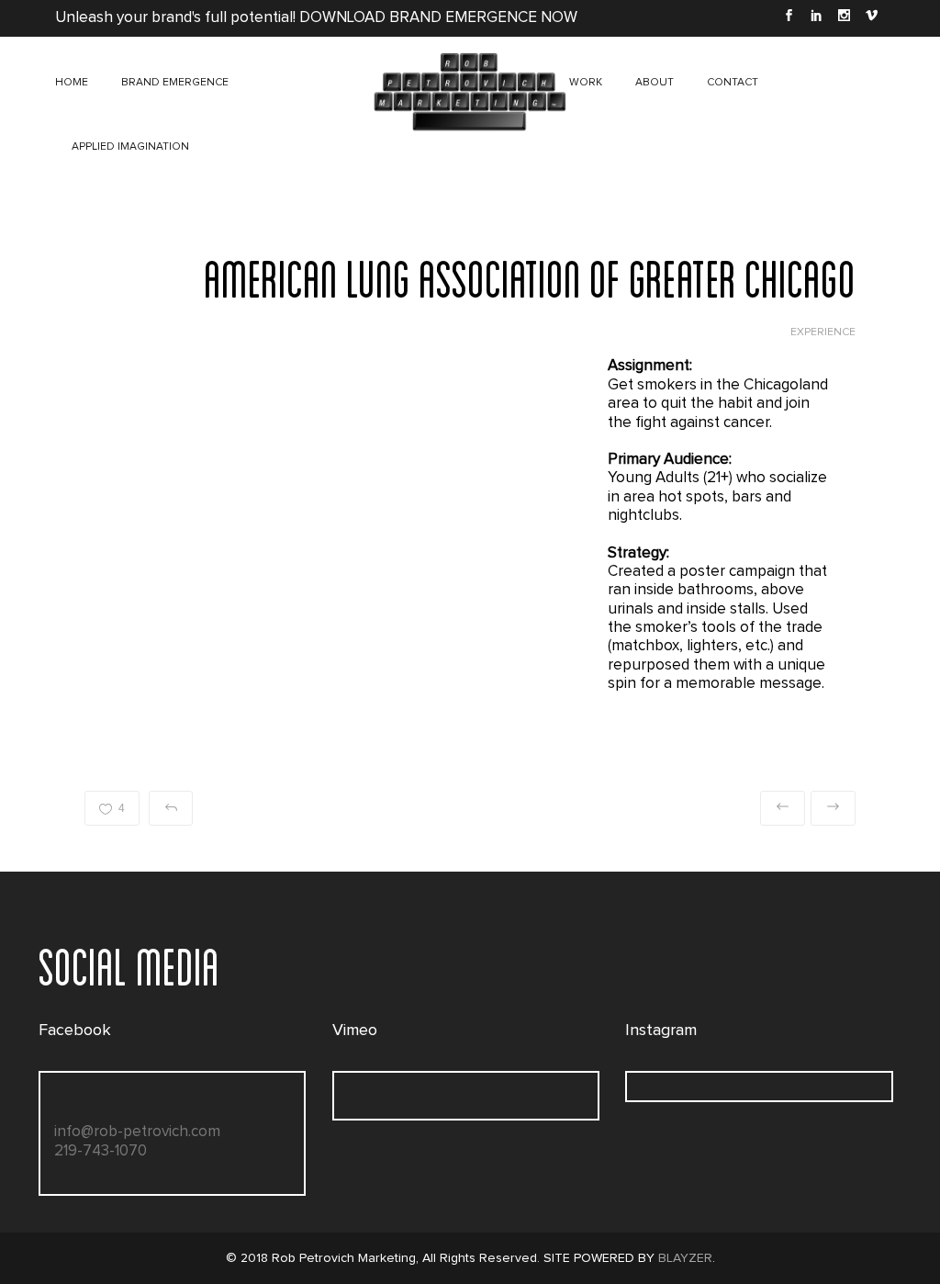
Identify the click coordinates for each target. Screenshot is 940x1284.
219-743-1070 (100, 1151)
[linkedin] (816, 18)
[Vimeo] (871, 18)
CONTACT (732, 82)
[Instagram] (843, 18)
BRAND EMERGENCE (175, 82)
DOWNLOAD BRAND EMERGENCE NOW (438, 18)
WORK (585, 82)
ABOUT (654, 82)
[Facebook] (788, 18)
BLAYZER (685, 1258)
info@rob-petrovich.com (137, 1132)
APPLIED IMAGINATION (130, 146)
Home (71, 82)
